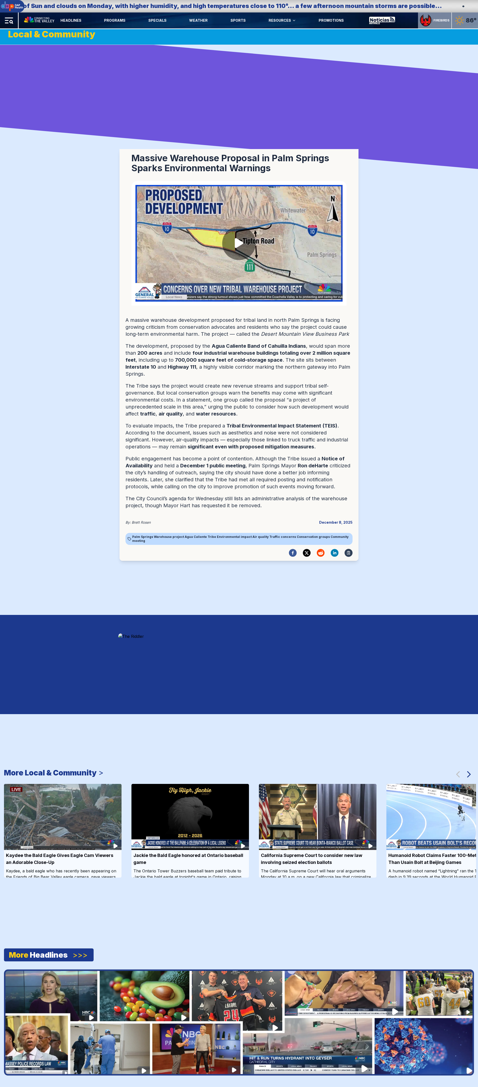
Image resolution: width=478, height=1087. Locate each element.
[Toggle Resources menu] (294, 20)
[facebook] (293, 553)
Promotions (331, 20)
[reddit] (321, 553)
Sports (238, 20)
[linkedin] (335, 553)
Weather (198, 20)
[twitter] (307, 553)
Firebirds (441, 20)
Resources (280, 20)
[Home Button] (40, 20)
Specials (157, 20)
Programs (114, 20)
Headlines (70, 20)
